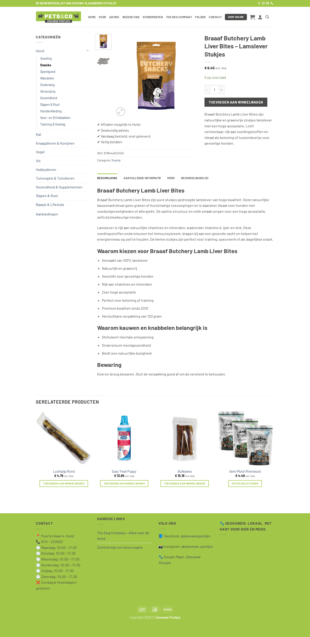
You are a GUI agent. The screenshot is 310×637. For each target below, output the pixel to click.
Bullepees (185, 471)
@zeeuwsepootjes (195, 536)
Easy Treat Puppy (124, 471)
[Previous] (122, 75)
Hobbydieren (46, 169)
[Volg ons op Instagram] (263, 3)
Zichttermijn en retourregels (120, 547)
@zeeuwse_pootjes (197, 546)
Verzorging (47, 91)
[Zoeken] (267, 17)
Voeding (46, 58)
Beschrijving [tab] (107, 178)
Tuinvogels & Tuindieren (55, 178)
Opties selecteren (245, 483)
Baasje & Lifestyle (50, 204)
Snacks (45, 65)
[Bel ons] (272, 3)
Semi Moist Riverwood (245, 471)
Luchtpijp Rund (64, 471)
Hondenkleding (51, 111)
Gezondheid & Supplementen (59, 187)
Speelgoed (47, 72)
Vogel (40, 152)
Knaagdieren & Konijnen (55, 143)
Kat (38, 134)
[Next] (190, 75)
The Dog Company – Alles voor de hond (123, 536)
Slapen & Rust (50, 104)
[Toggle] (87, 51)
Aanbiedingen (47, 214)
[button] (252, 17)
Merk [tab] (171, 178)
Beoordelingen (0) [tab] (194, 178)
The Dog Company (179, 17)
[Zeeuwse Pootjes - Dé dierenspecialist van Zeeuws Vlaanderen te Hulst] (58, 17)
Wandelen (47, 78)
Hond (40, 51)
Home (92, 17)
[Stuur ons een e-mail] (267, 3)
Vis (38, 160)
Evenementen (153, 17)
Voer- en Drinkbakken (55, 118)
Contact (215, 17)
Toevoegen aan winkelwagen (236, 102)
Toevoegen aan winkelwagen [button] (63, 483)
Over (102, 17)
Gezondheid (48, 98)
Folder (200, 17)
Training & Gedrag (52, 124)
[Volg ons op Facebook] (259, 3)
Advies (114, 17)
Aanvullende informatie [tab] (142, 178)
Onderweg (47, 85)
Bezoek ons (131, 17)
